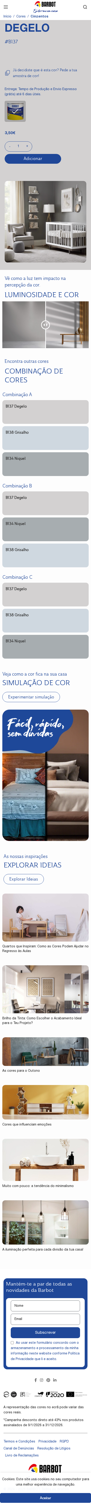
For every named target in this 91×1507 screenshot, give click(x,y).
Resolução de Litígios (53, 1448)
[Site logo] (45, 7)
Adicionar (33, 158)
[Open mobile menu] (5, 7)
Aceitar (45, 1498)
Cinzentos (39, 16)
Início (7, 16)
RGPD (64, 1441)
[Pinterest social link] (48, 1381)
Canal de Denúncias (19, 1448)
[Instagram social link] (41, 1381)
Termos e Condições (19, 1441)
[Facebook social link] (35, 1381)
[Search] (85, 7)
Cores (21, 16)
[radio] (15, 111)
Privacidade (47, 1441)
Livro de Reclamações (22, 1455)
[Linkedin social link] (55, 1381)
